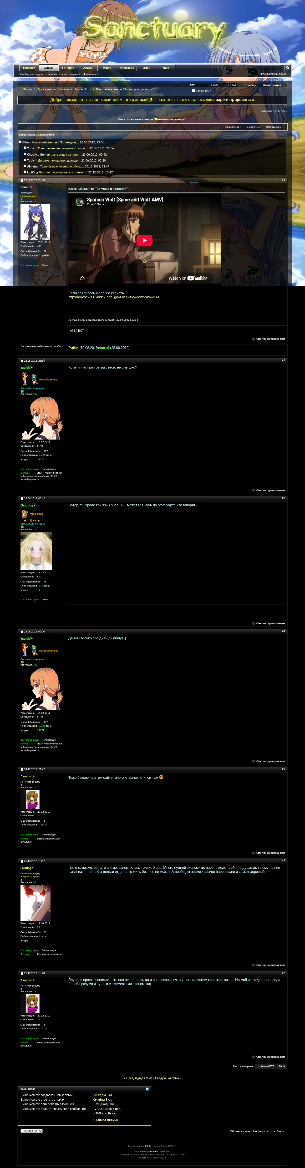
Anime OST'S (82, 89)
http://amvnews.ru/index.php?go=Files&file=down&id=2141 (113, 297)
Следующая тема (167, 1078)
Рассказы (127, 68)
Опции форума (68, 74)
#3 (283, 498)
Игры (146, 68)
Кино (166, 68)
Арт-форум (44, 89)
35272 (40, 459)
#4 (283, 631)
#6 (283, 860)
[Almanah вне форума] (30, 799)
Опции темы (232, 127)
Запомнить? (203, 90)
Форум (48, 68)
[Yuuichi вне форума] (41, 418)
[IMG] (97, 1104)
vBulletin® (153, 1151)
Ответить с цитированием (270, 339)
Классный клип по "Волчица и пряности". (157, 119)
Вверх (282, 1066)
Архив (271, 1131)
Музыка (63, 89)
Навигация (89, 74)
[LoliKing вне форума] (35, 903)
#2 (283, 360)
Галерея (68, 68)
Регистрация (272, 85)
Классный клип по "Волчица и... (55, 142)
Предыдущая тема (139, 1078)
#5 (283, 769)
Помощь (250, 85)
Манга (107, 68)
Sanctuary (258, 1131)
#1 (283, 179)
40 (38, 590)
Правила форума (105, 1120)
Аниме (87, 68)
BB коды (99, 1095)
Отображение (273, 127)
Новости (29, 68)
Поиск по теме (252, 127)
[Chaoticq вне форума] (36, 551)
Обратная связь (240, 1131)
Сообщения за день (32, 74)
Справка (51, 74)
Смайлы (99, 1100)
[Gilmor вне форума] (35, 222)
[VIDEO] (99, 1109)
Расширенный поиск (273, 73)
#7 (283, 972)
